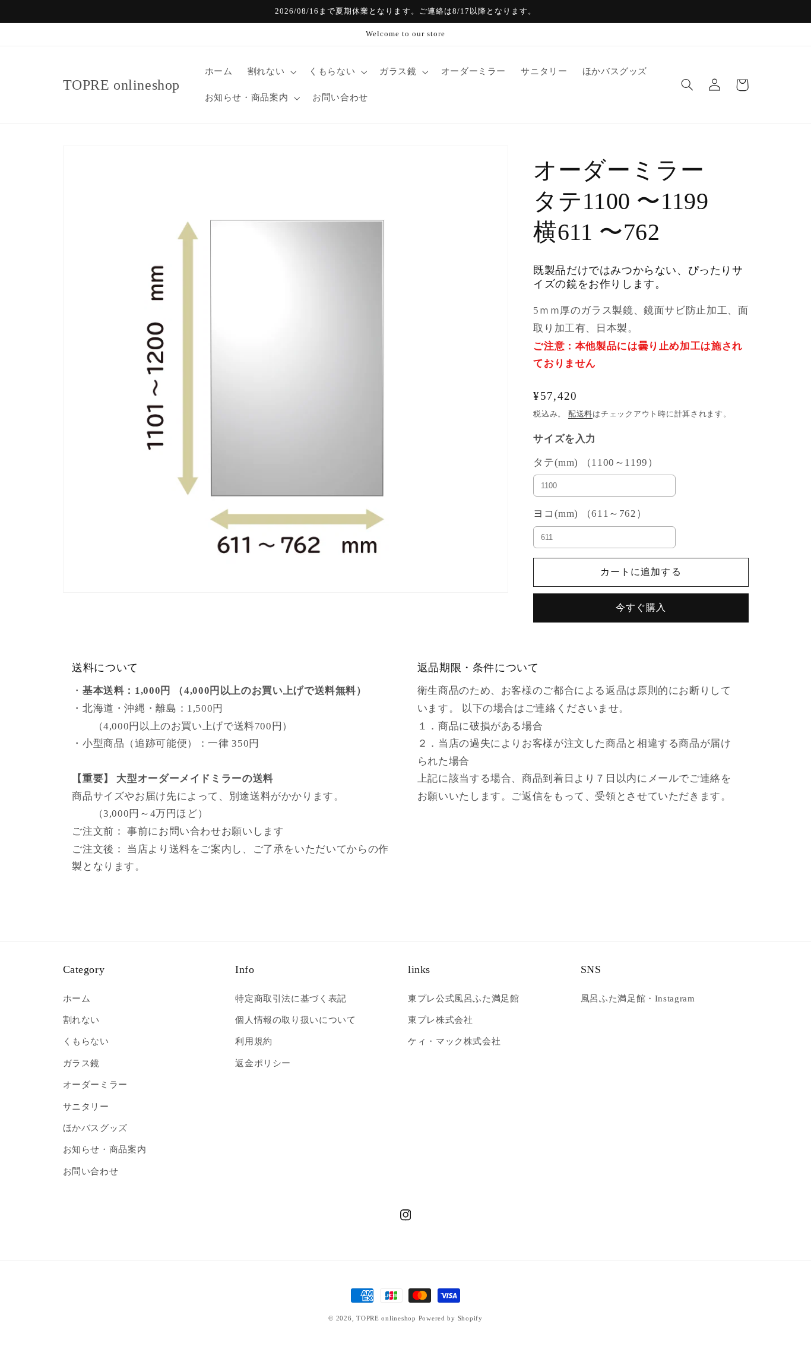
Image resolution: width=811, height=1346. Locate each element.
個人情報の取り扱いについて (295, 1020)
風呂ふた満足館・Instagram (638, 998)
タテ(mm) (595, 461)
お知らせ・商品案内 (105, 1149)
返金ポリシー (263, 1063)
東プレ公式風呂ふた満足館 (463, 998)
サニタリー (86, 1106)
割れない (81, 1020)
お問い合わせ (91, 1171)
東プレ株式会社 (440, 1020)
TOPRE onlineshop (386, 1318)
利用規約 (254, 1041)
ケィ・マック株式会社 (454, 1041)
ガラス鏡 (81, 1063)
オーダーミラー (95, 1084)
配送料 (580, 414)
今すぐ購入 (641, 607)
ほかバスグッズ (95, 1128)
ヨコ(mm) (590, 513)
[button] (270, 72)
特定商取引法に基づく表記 (291, 998)
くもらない (86, 1041)
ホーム (77, 998)
